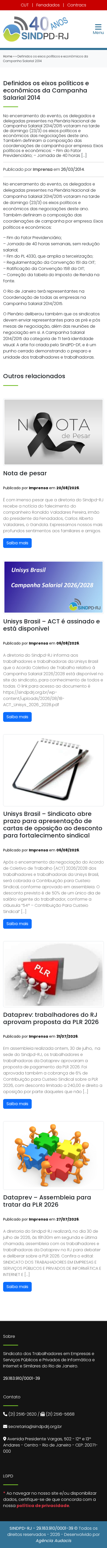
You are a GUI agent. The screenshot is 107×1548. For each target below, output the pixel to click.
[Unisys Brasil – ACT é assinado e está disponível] (53, 587)
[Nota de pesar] (53, 432)
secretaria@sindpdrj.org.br (35, 1426)
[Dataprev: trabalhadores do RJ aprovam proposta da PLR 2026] (53, 974)
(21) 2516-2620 (22, 1414)
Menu (98, 32)
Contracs (76, 5)
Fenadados (48, 5)
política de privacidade (43, 1506)
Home (7, 56)
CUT (25, 5)
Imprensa (42, 169)
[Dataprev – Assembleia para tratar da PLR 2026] (53, 1155)
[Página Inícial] (35, 29)
